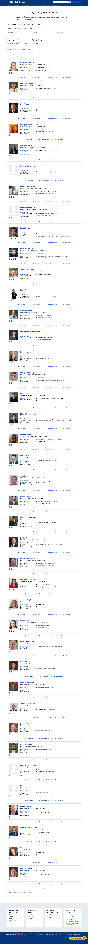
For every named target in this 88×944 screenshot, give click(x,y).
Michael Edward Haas (28, 517)
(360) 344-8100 (24, 481)
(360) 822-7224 (24, 439)
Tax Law (30, 918)
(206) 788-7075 (24, 770)
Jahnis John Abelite (27, 207)
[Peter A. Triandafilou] (13, 769)
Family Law (30, 916)
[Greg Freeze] (13, 480)
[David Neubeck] (13, 314)
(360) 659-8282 (24, 460)
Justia (8, 7)
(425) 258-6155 (24, 708)
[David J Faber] (13, 542)
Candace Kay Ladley (27, 600)
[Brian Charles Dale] (13, 645)
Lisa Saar (23, 848)
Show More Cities (43, 36)
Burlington (10, 32)
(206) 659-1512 (24, 336)
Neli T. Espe (24, 104)
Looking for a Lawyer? (76, 938)
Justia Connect (41, 934)
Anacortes (10, 31)
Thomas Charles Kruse (28, 703)
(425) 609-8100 (24, 253)
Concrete (34, 31)
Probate (19, 7)
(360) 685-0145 (24, 295)
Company (53, 934)
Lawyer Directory (13, 7)
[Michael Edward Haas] (13, 521)
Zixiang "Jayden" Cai (28, 414)
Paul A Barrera (25, 497)
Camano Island (12, 923)
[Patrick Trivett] (13, 459)
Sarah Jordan (25, 621)
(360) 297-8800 (24, 605)
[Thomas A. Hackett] (13, 273)
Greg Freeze (24, 476)
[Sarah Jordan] (13, 624)
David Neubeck (26, 311)
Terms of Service (62, 934)
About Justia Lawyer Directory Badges (70, 915)
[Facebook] (17, 934)
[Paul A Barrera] (13, 500)
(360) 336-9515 (24, 129)
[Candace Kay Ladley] (13, 603)
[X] (24, 934)
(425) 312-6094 (24, 728)
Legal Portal (47, 934)
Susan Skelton (25, 435)
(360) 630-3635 (24, 109)
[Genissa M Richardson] (13, 831)
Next (44, 888)
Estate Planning (31, 914)
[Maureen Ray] (13, 789)
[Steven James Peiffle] (13, 190)
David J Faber (25, 538)
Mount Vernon (60, 31)
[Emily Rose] (13, 294)
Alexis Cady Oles (26, 145)
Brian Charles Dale (27, 641)
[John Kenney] (13, 232)
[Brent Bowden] (13, 397)
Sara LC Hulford (26, 662)
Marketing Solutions (56, 5)
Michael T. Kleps (26, 868)
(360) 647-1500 (24, 873)
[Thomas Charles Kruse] (13, 707)
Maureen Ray (25, 786)
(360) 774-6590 (24, 522)
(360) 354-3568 (24, 811)
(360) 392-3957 (24, 687)
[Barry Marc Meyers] (13, 87)
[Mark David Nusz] (13, 252)
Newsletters (47, 5)
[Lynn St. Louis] (13, 356)
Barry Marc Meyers (27, 83)
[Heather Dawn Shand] (13, 170)
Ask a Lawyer (17, 5)
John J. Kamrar (25, 806)
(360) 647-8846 (24, 88)
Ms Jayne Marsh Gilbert (29, 125)
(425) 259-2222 (24, 646)
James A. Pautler (26, 724)
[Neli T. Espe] (13, 108)
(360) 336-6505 (24, 67)
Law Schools (34, 5)
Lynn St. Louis (25, 352)
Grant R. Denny (26, 744)
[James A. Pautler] (13, 727)
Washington (24, 7)
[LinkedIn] (13, 934)
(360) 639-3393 (24, 832)
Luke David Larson (27, 683)
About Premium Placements (72, 921)
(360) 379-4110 (24, 543)
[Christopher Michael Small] (13, 335)
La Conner (34, 32)
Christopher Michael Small (30, 331)
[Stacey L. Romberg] (13, 376)
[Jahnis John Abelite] (13, 211)
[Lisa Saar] (13, 851)
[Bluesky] (22, 934)
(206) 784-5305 (24, 377)
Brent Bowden (25, 393)
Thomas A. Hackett (27, 269)
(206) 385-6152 (24, 357)
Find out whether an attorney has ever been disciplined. (52, 916)
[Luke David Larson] (13, 686)
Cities (39, 24)
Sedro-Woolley (60, 32)
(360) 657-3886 (24, 212)
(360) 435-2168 (24, 191)
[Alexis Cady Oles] (13, 149)
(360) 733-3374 (24, 852)
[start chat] (84, 938)
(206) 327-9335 (24, 563)
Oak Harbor (11, 918)
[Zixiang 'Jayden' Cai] (13, 418)
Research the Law (26, 5)
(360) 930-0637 (24, 790)
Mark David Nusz (26, 249)
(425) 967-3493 (24, 625)
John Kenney (25, 228)
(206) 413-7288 (24, 150)
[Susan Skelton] (13, 438)
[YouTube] (15, 934)
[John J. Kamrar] (13, 810)
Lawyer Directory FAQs (71, 918)
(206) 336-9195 (24, 749)
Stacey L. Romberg (27, 373)
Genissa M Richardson (28, 827)
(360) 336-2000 (24, 171)
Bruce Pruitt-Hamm (27, 559)
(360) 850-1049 (24, 233)
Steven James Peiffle (28, 187)
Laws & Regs (41, 5)
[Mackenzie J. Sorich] (13, 583)
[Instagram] (19, 934)
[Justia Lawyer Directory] (12, 2)
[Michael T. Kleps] (13, 872)
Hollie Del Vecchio (27, 63)
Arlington (11, 916)
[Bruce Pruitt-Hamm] (13, 562)
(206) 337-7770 (24, 274)
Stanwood (11, 922)
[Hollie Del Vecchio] (13, 66)
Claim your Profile (70, 919)
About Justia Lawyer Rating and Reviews (72, 924)
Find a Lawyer (10, 5)
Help (57, 934)
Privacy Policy (70, 934)
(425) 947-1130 (24, 398)
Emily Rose (24, 290)
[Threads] (20, 934)
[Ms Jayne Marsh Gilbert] (13, 128)
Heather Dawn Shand (28, 166)
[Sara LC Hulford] (13, 665)
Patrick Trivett (25, 455)
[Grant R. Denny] (13, 748)
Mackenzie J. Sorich (27, 579)
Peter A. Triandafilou (28, 765)
